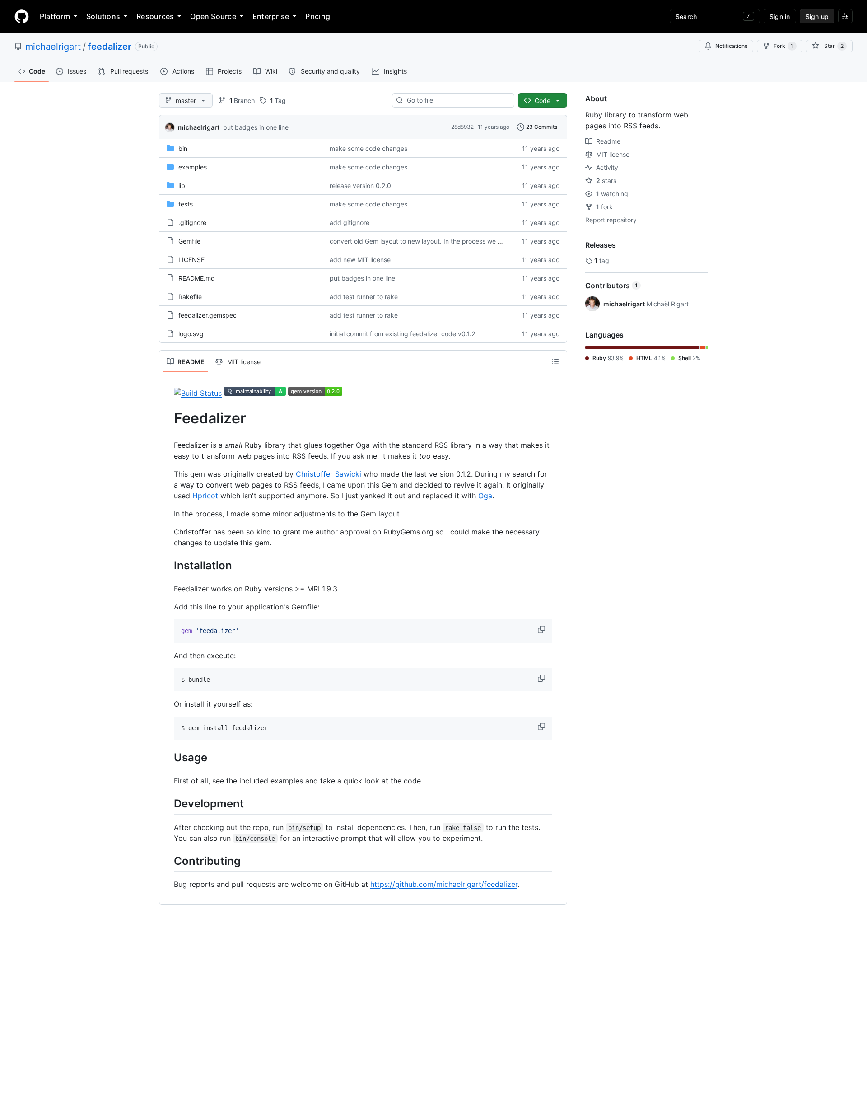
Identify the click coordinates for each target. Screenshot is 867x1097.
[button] (542, 629)
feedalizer (109, 46)
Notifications (731, 45)
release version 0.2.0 (360, 185)
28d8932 (462, 126)
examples (192, 167)
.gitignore (192, 222)
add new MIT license (360, 259)
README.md (196, 278)
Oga (485, 495)
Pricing (317, 16)
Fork (783, 45)
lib (181, 185)
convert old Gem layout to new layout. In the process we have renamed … (438, 241)
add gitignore (349, 222)
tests (185, 204)
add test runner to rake (364, 296)
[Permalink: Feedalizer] (167, 418)
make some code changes (368, 148)
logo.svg (191, 334)
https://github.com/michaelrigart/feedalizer (443, 884)
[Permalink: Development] (167, 803)
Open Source (213, 16)
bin (182, 148)
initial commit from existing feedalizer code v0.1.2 (402, 334)
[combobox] (457, 100)
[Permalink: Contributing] (167, 860)
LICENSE (191, 259)
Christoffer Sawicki (328, 473)
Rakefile (190, 296)
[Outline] (555, 361)
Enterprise (270, 16)
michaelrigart (53, 46)
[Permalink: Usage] (167, 757)
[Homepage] (21, 16)
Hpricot (205, 495)
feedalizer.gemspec (207, 315)
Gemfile (189, 241)
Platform (55, 16)
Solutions (103, 16)
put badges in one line (256, 127)
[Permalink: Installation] (167, 565)
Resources (155, 16)
